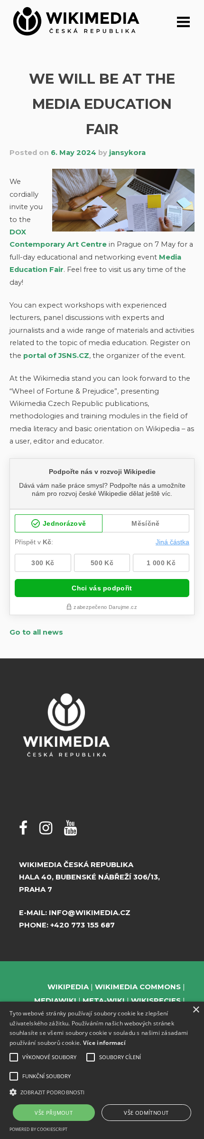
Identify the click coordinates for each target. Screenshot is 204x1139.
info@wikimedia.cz (89, 912)
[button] (102, 1092)
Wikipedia (68, 987)
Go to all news (36, 632)
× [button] (195, 1010)
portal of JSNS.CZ (56, 355)
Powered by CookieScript (38, 1129)
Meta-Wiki (104, 1000)
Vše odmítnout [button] (146, 1112)
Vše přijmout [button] (54, 1112)
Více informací (104, 1043)
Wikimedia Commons (138, 987)
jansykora (127, 152)
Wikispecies (156, 1000)
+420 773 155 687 (82, 925)
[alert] (102, 1070)
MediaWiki (55, 1000)
